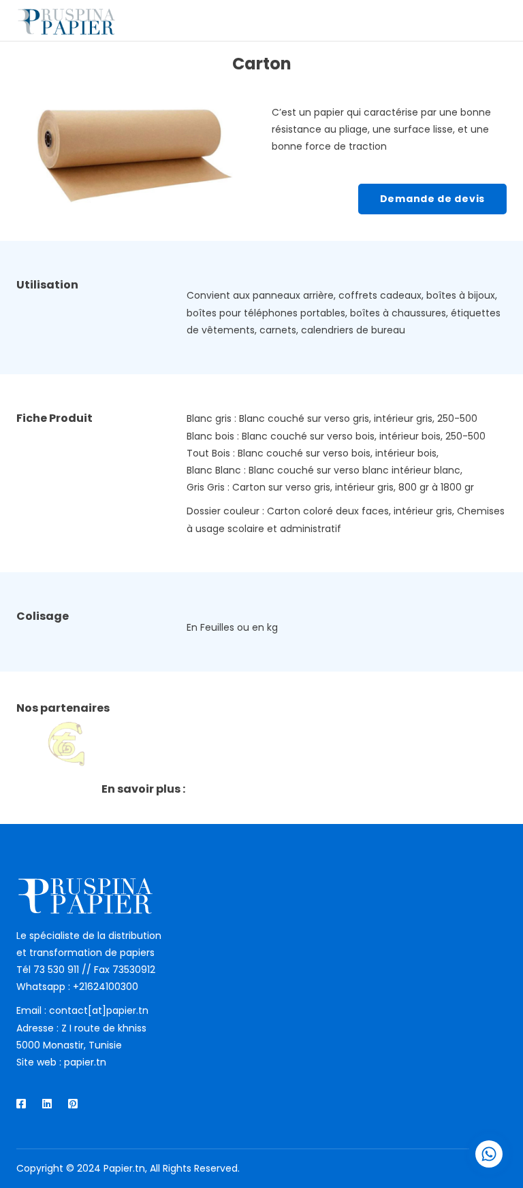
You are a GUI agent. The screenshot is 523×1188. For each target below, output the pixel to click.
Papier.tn (124, 1168)
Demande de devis (432, 198)
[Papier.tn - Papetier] (65, 20)
